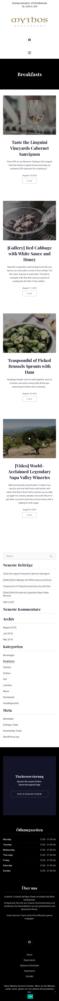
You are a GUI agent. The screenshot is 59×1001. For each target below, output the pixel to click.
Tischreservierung (29, 776)
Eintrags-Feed (10, 724)
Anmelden (8, 718)
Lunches (7, 685)
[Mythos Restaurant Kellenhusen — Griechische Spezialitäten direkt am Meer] (29, 21)
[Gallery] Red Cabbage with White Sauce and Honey (30, 253)
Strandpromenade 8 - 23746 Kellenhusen (29, 3)
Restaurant (8, 697)
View (29, 181)
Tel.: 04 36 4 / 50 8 (29, 6)
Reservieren (29, 960)
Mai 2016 (8, 639)
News (6, 691)
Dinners (7, 667)
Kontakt (29, 976)
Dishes (7, 673)
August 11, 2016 (29, 288)
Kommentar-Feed (12, 730)
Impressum (29, 971)
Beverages (9, 655)
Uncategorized (10, 703)
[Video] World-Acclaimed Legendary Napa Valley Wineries (29, 471)
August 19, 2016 (29, 175)
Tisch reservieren (29, 794)
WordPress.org (11, 736)
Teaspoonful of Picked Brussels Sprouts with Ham (29, 366)
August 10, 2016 (29, 393)
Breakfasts (9, 661)
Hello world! (8, 602)
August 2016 (9, 627)
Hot (5, 679)
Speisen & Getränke (29, 965)
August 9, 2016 (29, 509)
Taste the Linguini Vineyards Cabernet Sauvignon (29, 148)
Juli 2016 (8, 633)
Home (29, 954)
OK (30, 996)
